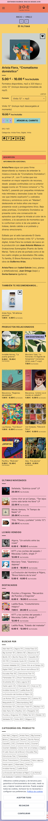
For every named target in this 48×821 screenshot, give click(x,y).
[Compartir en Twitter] (13, 138)
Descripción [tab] (9, 157)
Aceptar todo (24, 797)
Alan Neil (7, 649)
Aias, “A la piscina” (32, 461)
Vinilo (28, 17)
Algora (19, 649)
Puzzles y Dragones (12, 715)
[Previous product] (27, 21)
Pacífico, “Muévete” (10, 461)
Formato (5, 98)
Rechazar (24, 805)
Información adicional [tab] (14, 162)
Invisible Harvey (10, 690)
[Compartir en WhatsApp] (4, 138)
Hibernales (23, 686)
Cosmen (33, 661)
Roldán (40, 715)
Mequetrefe (8, 703)
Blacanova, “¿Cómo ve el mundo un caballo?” (35, 394)
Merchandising (24, 703)
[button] (3, 8)
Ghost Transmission (26, 678)
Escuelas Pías (9, 674)
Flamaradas (8, 678)
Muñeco (38, 707)
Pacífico (20, 711)
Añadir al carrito (27, 120)
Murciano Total (24, 707)
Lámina (36, 698)
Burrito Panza (19, 657)
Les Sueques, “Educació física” (35, 428)
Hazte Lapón (9, 686)
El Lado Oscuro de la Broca (26, 669)
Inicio (19, 17)
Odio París (8, 711)
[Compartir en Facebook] (9, 138)
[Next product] (21, 21)
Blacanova (33, 653)
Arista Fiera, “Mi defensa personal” (12, 314)
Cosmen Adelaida (11, 665)
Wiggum (30, 719)
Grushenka (8, 682)
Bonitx (6, 657)
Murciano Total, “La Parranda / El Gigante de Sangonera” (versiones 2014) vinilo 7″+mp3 (35, 357)
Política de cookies (35, 791)
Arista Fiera (15, 133)
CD (6, 661)
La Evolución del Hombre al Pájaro (17, 694)
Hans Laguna (23, 682)
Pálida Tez (28, 715)
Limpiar (43, 94)
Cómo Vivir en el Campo (32, 665)
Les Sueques (23, 698)
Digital (23, 133)
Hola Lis (36, 686)
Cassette (33, 657)
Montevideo (9, 707)
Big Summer (9, 653)
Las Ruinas (9, 698)
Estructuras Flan (26, 674)
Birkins (21, 653)
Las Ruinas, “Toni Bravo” (12, 427)
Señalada (7, 719)
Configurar (24, 813)
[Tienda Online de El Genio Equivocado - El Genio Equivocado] (24, 8)
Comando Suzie (18, 661)
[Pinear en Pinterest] (23, 138)
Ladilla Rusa (26, 690)
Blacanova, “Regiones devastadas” (11, 394)
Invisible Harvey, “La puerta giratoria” (10, 355)
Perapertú (33, 711)
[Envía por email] (18, 138)
